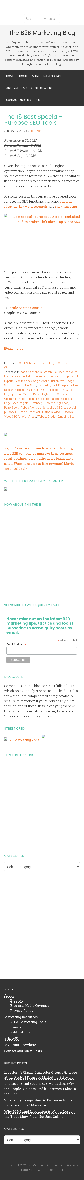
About (9, 995)
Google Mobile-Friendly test (47, 381)
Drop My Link (71, 376)
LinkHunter (31, 389)
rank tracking (66, 206)
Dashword (55, 376)
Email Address (16, 644)
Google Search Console (24, 308)
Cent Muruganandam (34, 376)
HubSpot (30, 385)
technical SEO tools (41, 412)
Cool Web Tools (29, 363)
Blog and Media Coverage (30, 1005)
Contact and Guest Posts (23, 1051)
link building (44, 385)
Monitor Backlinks (34, 394)
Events (15, 1027)
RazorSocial (12, 407)
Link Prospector (62, 385)
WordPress (46, 1169)
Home (8, 989)
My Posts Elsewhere (20, 1045)
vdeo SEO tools (63, 412)
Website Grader (46, 416)
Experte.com (22, 381)
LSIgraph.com (13, 394)
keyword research (33, 206)
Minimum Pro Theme (47, 1165)
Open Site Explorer (38, 398)
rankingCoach (59, 403)
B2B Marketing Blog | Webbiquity (42, 6)
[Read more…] (14, 348)
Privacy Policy (22, 1011)
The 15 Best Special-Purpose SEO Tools (33, 120)
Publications (20, 1032)
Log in (60, 1169)
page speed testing (62, 398)
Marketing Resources (21, 1017)
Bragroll (16, 1000)
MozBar (51, 394)
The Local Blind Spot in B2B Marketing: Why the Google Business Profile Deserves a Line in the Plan (40, 1089)
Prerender (35, 403)
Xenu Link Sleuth (67, 416)
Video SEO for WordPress (20, 416)
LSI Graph (67, 389)
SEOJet (61, 407)
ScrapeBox (49, 407)
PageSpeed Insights (16, 403)
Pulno (46, 403)
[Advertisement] (42, 553)
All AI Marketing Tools (28, 1022)
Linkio (42, 389)
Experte (8, 381)
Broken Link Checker (55, 371)
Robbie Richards (31, 407)
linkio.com (53, 389)
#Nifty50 (11, 1038)
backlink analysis (31, 371)
